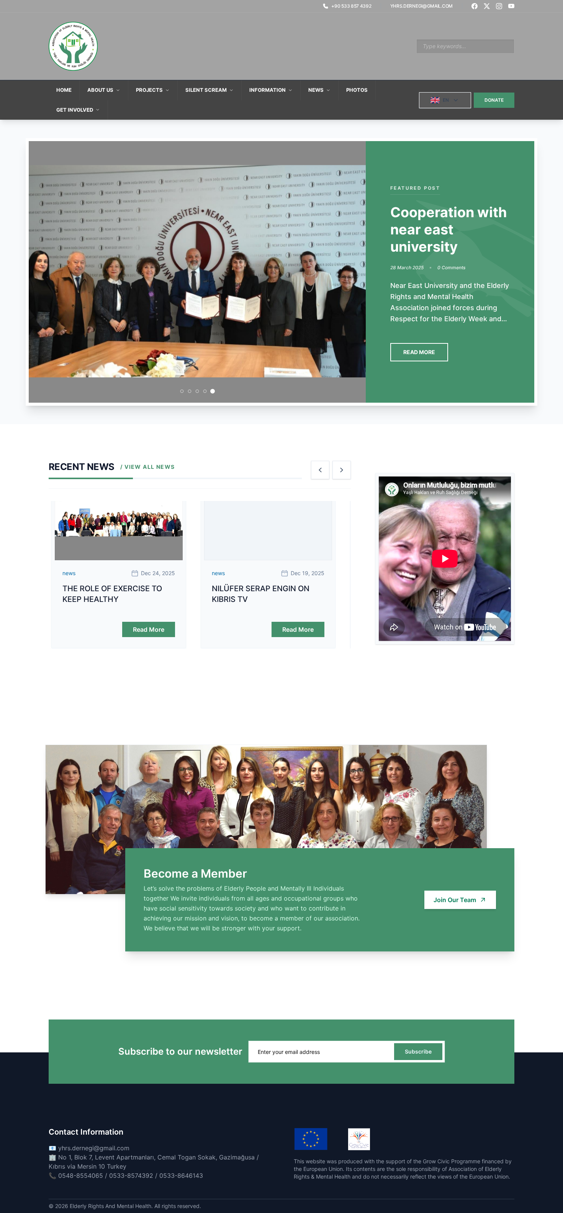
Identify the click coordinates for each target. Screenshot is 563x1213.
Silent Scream (206, 90)
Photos (357, 90)
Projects (149, 90)
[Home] (73, 46)
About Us (100, 90)
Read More (419, 352)
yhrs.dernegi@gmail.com (421, 6)
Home (64, 90)
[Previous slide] (320, 470)
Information (267, 90)
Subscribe (418, 1051)
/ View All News (147, 466)
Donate (494, 100)
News (316, 90)
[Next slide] (341, 470)
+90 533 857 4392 (351, 6)
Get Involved (74, 110)
